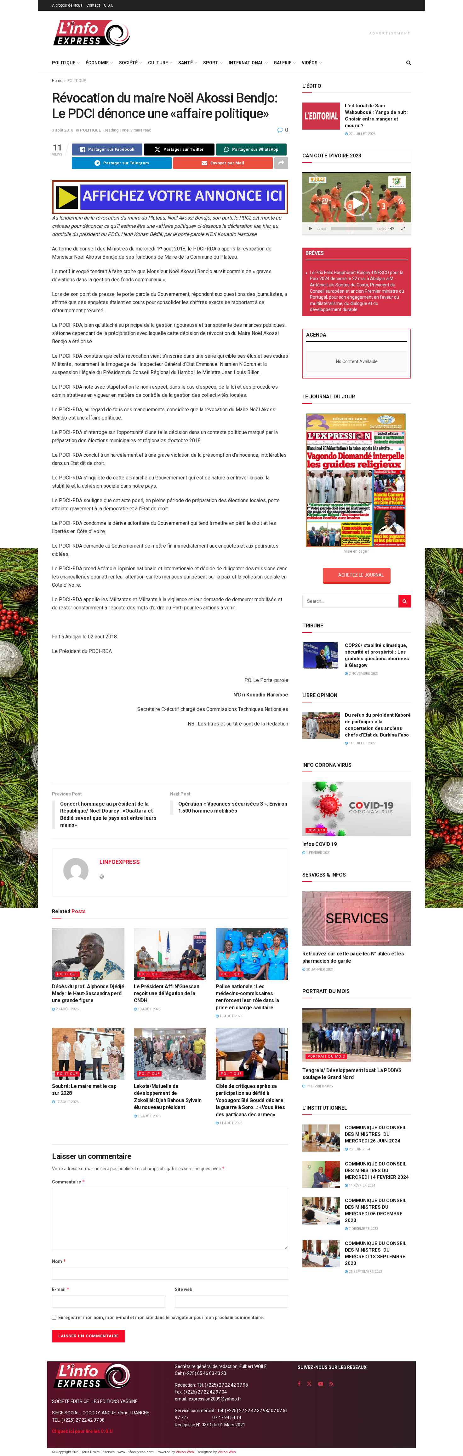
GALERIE (282, 62)
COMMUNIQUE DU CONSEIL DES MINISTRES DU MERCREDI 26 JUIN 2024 (376, 1134)
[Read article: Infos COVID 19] (356, 809)
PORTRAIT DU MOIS (326, 1056)
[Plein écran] (403, 229)
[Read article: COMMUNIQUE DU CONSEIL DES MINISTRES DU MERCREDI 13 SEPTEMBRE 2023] (321, 1253)
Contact (93, 5)
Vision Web (185, 1452)
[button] (356, 203)
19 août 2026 (148, 1009)
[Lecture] (310, 229)
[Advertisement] (170, 758)
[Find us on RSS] (331, 1384)
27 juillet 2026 (361, 134)
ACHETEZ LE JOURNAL (361, 575)
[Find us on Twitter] (309, 1384)
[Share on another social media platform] (281, 163)
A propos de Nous (67, 5)
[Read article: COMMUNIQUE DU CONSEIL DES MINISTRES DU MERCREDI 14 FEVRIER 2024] (321, 1174)
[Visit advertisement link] (170, 197)
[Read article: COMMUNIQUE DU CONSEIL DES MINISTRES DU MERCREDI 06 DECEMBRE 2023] (321, 1210)
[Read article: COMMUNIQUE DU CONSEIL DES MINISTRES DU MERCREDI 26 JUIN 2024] (321, 1138)
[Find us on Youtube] (320, 1384)
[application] (356, 203)
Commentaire (68, 1182)
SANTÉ (185, 62)
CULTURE (158, 62)
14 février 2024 (361, 1185)
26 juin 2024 (359, 1149)
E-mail (61, 1289)
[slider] (351, 228)
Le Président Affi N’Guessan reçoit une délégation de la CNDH (166, 993)
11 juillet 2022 (361, 743)
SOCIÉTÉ (128, 62)
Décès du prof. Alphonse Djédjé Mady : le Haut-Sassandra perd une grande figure (88, 993)
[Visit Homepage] (91, 33)
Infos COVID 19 (319, 844)
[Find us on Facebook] (299, 1384)
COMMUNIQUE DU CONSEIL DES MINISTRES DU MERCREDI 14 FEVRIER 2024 (377, 1170)
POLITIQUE (63, 62)
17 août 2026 (66, 1102)
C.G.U (108, 5)
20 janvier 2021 (319, 969)
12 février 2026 (319, 1086)
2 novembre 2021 (363, 674)
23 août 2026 (66, 1009)
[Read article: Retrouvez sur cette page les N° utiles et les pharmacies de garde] (356, 918)
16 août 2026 (148, 1116)
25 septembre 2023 (365, 1272)
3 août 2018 (62, 130)
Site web (183, 1289)
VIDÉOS (309, 62)
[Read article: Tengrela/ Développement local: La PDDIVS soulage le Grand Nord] (356, 1035)
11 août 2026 (230, 1123)
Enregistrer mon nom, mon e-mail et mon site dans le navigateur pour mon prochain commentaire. (161, 1317)
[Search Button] (408, 63)
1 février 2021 (318, 853)
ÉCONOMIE (97, 62)
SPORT (210, 62)
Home (57, 81)
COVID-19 (316, 830)
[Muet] (392, 229)
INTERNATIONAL (246, 62)
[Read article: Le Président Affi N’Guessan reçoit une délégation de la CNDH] (170, 954)
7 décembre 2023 (363, 1229)
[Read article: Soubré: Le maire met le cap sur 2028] (88, 1054)
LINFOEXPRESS (120, 862)
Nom (59, 1261)
